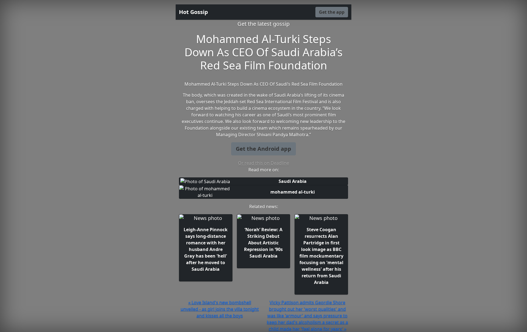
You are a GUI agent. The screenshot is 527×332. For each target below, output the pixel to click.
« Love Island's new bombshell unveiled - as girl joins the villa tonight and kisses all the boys (220, 309)
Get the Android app (263, 148)
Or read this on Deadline (263, 163)
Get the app (331, 12)
